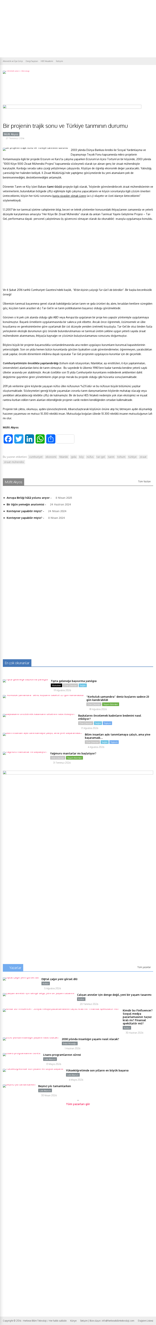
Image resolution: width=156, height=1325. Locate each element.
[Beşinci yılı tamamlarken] (19, 1084)
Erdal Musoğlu (69, 1043)
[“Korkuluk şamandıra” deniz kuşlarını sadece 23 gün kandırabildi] (43, 695)
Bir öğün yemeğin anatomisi (25, 504)
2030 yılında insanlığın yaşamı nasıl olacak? (90, 1039)
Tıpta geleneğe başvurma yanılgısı (74, 681)
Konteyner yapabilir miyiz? (24, 511)
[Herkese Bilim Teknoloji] (16, 70)
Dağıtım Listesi (145, 1320)
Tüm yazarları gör (78, 1104)
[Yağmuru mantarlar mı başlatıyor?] (25, 751)
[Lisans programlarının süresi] (21, 1053)
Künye (73, 1320)
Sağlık (83, 685)
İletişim (59, 61)
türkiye (132, 456)
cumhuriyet (36, 456)
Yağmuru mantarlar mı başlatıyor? (73, 753)
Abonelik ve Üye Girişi (13, 61)
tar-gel (101, 456)
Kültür (46, 983)
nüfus (90, 456)
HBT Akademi (47, 61)
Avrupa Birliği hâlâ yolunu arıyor (28, 497)
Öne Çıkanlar (70, 685)
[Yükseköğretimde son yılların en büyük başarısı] (33, 1068)
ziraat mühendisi (14, 462)
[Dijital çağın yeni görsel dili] (21, 977)
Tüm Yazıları (144, 481)
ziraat (143, 456)
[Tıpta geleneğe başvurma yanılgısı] (25, 679)
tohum (121, 456)
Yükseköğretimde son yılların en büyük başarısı (97, 1070)
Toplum (107, 723)
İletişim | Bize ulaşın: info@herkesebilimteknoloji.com (107, 1320)
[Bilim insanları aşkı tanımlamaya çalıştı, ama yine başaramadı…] (42, 732)
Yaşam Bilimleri (110, 704)
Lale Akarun (50, 1059)
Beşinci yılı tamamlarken (54, 1086)
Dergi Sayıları (32, 61)
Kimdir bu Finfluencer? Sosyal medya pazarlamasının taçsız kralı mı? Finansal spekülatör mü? (138, 1017)
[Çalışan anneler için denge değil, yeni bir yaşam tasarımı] (38, 993)
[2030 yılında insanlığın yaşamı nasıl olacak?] (31, 1037)
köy (81, 456)
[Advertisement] (78, 28)
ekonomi (51, 456)
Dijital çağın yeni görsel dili (59, 979)
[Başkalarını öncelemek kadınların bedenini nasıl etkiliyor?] (39, 713)
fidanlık (63, 456)
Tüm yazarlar (144, 967)
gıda (73, 456)
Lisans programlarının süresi (62, 1054)
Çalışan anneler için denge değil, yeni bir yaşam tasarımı (114, 994)
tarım (111, 456)
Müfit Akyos (11, 134)
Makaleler (56, 685)
